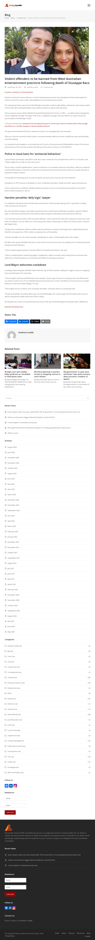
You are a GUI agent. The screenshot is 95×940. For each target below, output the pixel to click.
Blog (88, 933)
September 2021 (14, 558)
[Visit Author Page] (11, 335)
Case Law (11, 656)
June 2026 (11, 452)
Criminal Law (48, 87)
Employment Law (14, 688)
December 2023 (13, 500)
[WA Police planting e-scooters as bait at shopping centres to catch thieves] (47, 361)
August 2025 (12, 473)
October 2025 (12, 468)
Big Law (10, 651)
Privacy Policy (9, 936)
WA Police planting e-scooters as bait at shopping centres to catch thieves (47, 374)
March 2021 (12, 584)
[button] (89, 5)
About (64, 933)
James (9, 92)
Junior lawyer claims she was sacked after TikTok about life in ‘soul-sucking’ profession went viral (44, 412)
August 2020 (12, 616)
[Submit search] (88, 398)
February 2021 (13, 589)
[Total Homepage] (8, 830)
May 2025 (11, 484)
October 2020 (12, 605)
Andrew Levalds (32, 87)
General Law (12, 709)
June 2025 (11, 479)
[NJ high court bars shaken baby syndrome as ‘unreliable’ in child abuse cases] (18, 361)
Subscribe (10, 812)
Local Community (14, 730)
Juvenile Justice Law (15, 720)
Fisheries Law (13, 704)
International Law (14, 714)
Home (57, 933)
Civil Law (11, 662)
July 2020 (11, 621)
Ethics (10, 693)
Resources (80, 933)
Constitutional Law (14, 672)
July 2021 (11, 568)
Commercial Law (14, 667)
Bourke (30, 92)
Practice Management (16, 741)
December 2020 (13, 595)
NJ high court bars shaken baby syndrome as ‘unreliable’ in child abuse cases (18, 374)
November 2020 (13, 600)
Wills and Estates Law (16, 772)
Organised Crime (14, 735)
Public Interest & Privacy (16, 746)
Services (71, 933)
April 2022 (11, 521)
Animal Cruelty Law (15, 646)
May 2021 (11, 579)
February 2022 (13, 531)
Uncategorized (13, 767)
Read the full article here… (14, 307)
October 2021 (12, 552)
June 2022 (11, 516)
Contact (87, 936)
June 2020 (11, 626)
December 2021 (13, 542)
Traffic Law (12, 762)
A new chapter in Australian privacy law (22, 422)
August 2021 (12, 563)
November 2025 (13, 463)
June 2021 (11, 574)
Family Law (12, 698)
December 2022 (13, 505)
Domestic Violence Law (16, 683)
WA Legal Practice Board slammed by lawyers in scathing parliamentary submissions (39, 428)
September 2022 (14, 510)
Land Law (11, 725)
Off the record (13, 433)
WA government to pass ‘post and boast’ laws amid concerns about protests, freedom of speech (76, 375)
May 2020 (11, 632)
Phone (23, 920)
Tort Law (11, 757)
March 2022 (12, 526)
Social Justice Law (14, 751)
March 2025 (12, 494)
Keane (24, 92)
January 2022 (12, 537)
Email (30, 920)
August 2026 (12, 447)
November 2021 (13, 547)
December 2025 (13, 457)
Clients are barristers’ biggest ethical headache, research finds (31, 417)
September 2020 (14, 611)
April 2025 (11, 489)
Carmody (15, 92)
